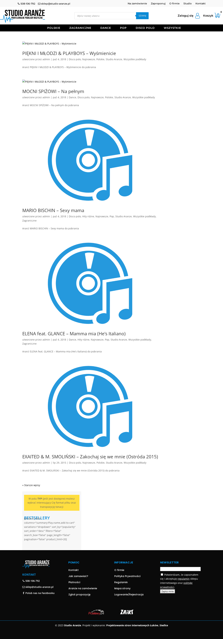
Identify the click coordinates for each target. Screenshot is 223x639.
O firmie (174, 3)
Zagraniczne (80, 28)
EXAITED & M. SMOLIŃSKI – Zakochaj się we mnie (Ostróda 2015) (90, 456)
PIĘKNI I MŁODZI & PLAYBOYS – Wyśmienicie (69, 53)
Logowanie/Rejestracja (129, 594)
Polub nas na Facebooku (40, 593)
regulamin (184, 578)
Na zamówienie (137, 3)
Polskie (53, 28)
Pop (123, 28)
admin (46, 59)
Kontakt (200, 3)
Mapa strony (122, 588)
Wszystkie (172, 28)
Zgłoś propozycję (79, 594)
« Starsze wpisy (31, 485)
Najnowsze (88, 59)
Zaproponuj (158, 3)
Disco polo (75, 59)
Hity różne (88, 216)
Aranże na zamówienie (82, 588)
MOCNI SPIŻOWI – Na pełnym (53, 91)
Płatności (74, 582)
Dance (105, 28)
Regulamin (121, 582)
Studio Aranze (114, 59)
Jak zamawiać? (78, 576)
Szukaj (142, 15)
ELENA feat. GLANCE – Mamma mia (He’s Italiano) (74, 333)
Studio (187, 3)
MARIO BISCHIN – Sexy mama (53, 210)
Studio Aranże (72, 625)
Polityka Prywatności (127, 576)
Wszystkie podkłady (135, 59)
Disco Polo (145, 28)
